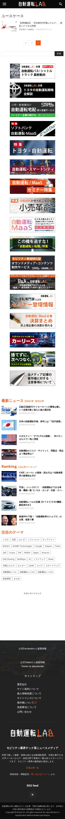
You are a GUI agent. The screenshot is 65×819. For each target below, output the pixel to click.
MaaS (51, 559)
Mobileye (21, 559)
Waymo (48, 546)
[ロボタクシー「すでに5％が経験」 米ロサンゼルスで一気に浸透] (9, 439)
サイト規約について (28, 689)
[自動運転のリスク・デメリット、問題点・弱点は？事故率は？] (9, 454)
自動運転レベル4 (45, 572)
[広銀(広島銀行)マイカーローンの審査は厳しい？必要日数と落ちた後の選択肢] (9, 410)
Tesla (57, 546)
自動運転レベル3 (27, 572)
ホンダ (22, 539)
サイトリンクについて (29, 698)
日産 (14, 539)
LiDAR (31, 565)
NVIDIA (27, 552)
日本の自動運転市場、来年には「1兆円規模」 (41, 421)
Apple (36, 552)
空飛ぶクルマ (9, 565)
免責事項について (26, 707)
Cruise (12, 552)
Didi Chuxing (8, 559)
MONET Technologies (22, 546)
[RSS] (32, 795)
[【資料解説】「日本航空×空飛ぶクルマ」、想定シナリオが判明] (9, 26)
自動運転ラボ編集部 (26, 29)
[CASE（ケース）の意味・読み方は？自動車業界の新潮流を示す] (9, 476)
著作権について (25, 702)
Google (38, 546)
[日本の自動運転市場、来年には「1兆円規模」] (9, 425)
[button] (61, 4)
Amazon (45, 552)
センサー (22, 565)
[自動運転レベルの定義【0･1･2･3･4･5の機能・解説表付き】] (9, 505)
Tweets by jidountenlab (32, 666)
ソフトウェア (39, 559)
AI (30, 559)
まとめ (17, 578)
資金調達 (7, 578)
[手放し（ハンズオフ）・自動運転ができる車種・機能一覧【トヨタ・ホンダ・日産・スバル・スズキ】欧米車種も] (9, 491)
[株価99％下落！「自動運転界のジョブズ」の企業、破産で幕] (9, 520)
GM (4, 552)
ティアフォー (48, 539)
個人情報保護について (29, 693)
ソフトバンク (34, 539)
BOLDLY (6, 546)
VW (19, 552)
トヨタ (6, 539)
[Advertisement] (32, 614)
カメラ (40, 565)
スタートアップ (53, 565)
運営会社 (22, 684)
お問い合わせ (24, 711)
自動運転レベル (10, 572)
